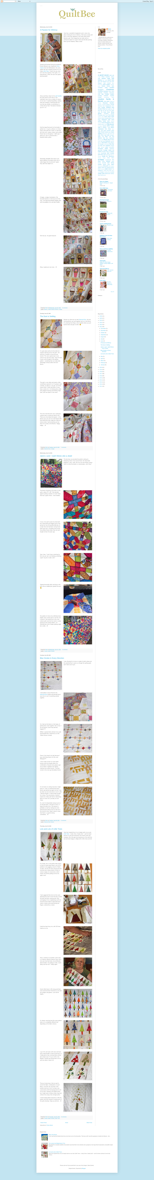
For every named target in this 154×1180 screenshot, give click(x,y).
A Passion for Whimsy (48, 30)
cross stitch (106, 101)
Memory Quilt (100, 139)
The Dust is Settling (47, 316)
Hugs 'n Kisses (102, 127)
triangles (102, 172)
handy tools (106, 121)
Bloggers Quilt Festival (104, 83)
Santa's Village (102, 157)
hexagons (107, 122)
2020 (101, 367)
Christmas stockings (103, 91)
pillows (106, 147)
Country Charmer (103, 95)
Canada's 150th (102, 87)
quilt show (100, 154)
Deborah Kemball (102, 104)
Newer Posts (43, 1122)
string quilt (105, 166)
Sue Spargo (107, 167)
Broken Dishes (106, 86)
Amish (99, 76)
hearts (103, 122)
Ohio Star (111, 144)
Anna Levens (106, 76)
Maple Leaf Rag (109, 136)
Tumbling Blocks (107, 172)
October (103, 332)
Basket (45, 309)
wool (101, 175)
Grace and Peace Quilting (106, 249)
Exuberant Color (104, 211)
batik (113, 80)
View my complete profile (104, 48)
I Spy (108, 127)
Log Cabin (107, 135)
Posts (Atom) (50, 1125)
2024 (101, 320)
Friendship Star (101, 115)
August (102, 336)
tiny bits (109, 170)
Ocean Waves (111, 142)
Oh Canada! (100, 144)
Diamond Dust (82, 319)
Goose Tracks (101, 118)
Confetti (107, 94)
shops (103, 161)
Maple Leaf (101, 136)
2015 (101, 378)
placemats (100, 150)
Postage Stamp (107, 150)
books (104, 84)
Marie (109, 29)
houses (52, 822)
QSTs (99, 153)
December (103, 328)
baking (100, 80)
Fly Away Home (105, 112)
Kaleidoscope (108, 132)
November (103, 330)
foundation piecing (109, 113)
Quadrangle (103, 153)
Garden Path (101, 116)
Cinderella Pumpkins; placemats (106, 92)
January (103, 364)
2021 (101, 326)
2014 (101, 380)
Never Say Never (53, 1134)
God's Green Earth (109, 116)
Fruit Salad (111, 115)
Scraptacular (108, 159)
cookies (112, 94)
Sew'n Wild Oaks (104, 188)
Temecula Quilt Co (104, 268)
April (102, 358)
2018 (101, 371)
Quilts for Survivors (108, 156)
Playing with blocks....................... (110, 214)
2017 (101, 373)
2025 (101, 318)
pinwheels (112, 148)
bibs (113, 81)
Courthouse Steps (109, 97)
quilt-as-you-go (106, 154)
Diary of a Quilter (104, 181)
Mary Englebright (110, 138)
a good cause (103, 75)
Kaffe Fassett (101, 132)
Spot (108, 162)
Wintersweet (107, 173)
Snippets (108, 161)
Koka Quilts (103, 280)
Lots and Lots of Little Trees (51, 829)
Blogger (84, 1168)
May (102, 356)
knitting (103, 133)
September (103, 334)
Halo (109, 119)
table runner (108, 169)
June (102, 341)
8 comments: (65, 307)
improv (112, 127)
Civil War (101, 94)
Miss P (109, 139)
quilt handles (58, 96)
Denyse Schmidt (110, 104)
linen (106, 133)
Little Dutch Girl (111, 133)
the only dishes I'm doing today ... (110, 283)
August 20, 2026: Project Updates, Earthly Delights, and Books (106, 263)
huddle (112, 126)
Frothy (106, 115)
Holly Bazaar (110, 124)
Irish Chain (108, 129)
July (102, 339)
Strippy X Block (101, 167)
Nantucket (107, 141)
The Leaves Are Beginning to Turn (57, 1143)
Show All (112, 291)
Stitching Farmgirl (104, 200)
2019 (101, 369)
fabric (111, 109)
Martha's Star (101, 138)
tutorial (112, 172)
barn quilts (104, 80)
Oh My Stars (106, 144)
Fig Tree (107, 110)
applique (104, 78)
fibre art (102, 110)
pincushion (111, 147)
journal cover (110, 130)
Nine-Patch (104, 142)
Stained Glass (106, 164)
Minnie (105, 139)
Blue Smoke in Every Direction (52, 658)
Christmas (110, 89)
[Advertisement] (106, 58)
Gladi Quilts (103, 260)
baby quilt (110, 78)
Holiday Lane (103, 124)
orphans (102, 147)
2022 (101, 324)
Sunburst (103, 169)
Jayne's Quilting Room (105, 223)
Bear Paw (100, 81)
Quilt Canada (110, 153)
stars (112, 164)
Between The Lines (107, 81)
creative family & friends (53, 309)
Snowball (104, 162)
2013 (101, 382)
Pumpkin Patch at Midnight (108, 151)
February (103, 362)
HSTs (108, 126)
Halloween (104, 119)
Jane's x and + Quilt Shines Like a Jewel (56, 456)
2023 (101, 322)
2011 (101, 386)
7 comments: (63, 447)
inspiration (101, 129)
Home (66, 1122)
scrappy (60, 309)
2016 (101, 375)
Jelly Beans (103, 130)
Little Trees (46, 71)
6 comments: (63, 820)
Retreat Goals (110, 225)
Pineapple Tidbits (103, 148)
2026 (101, 316)
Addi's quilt (111, 75)
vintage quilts (101, 173)
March (102, 360)
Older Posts (89, 1122)
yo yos (104, 175)
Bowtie (108, 84)
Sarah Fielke (110, 157)
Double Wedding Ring (108, 107)
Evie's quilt (107, 109)
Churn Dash (111, 91)
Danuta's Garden (108, 103)
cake (113, 86)
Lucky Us (109, 201)
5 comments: (65, 649)
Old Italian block (101, 145)
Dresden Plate (101, 109)
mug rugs (103, 141)
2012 (101, 384)
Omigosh (108, 145)
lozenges (112, 135)
